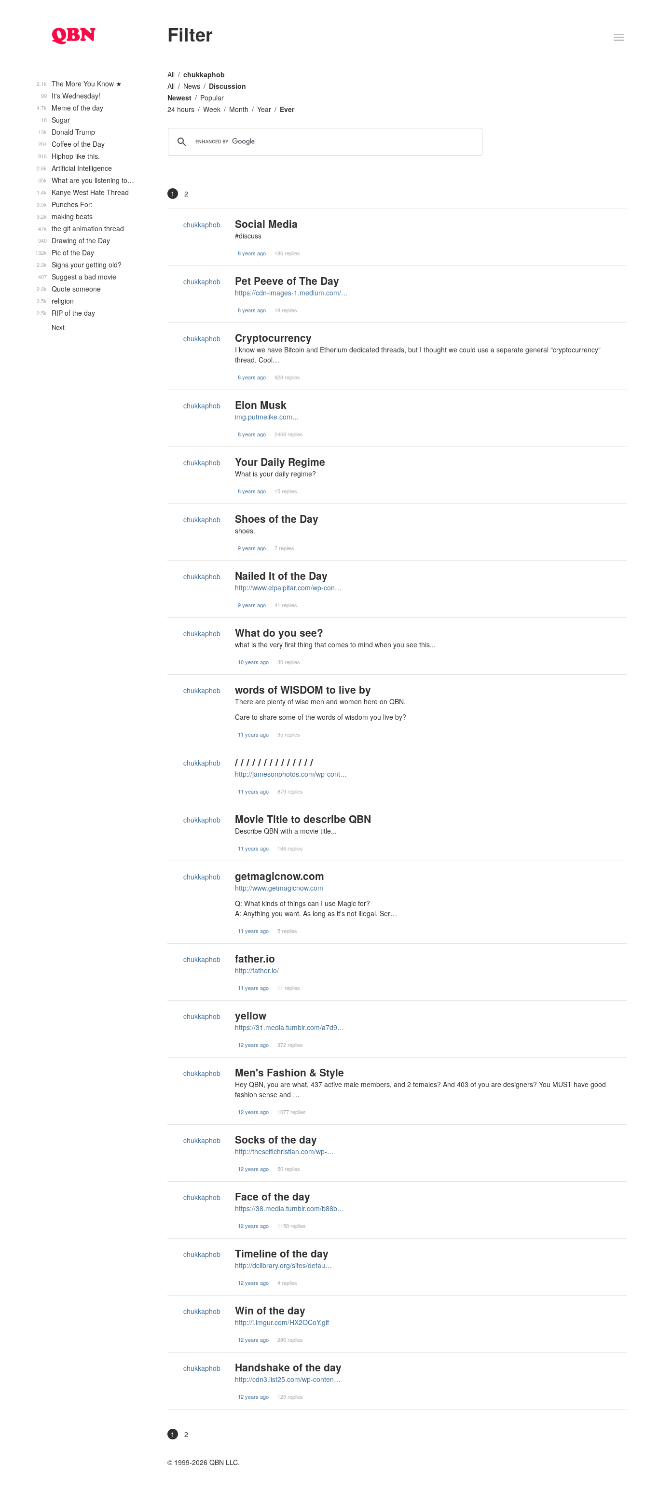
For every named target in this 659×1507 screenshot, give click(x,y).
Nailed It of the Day (281, 575)
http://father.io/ (257, 970)
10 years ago (253, 662)
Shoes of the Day (276, 518)
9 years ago (252, 548)
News (191, 86)
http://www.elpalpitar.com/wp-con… (288, 587)
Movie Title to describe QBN (303, 818)
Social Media (266, 223)
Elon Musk (261, 404)
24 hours (180, 109)
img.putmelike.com (263, 416)
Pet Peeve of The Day (287, 280)
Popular (212, 97)
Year (264, 109)
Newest (179, 97)
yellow (250, 1015)
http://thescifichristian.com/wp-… (284, 1151)
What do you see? (279, 632)
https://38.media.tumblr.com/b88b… (289, 1208)
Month (238, 109)
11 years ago (253, 734)
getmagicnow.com (279, 875)
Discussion (227, 86)
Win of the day (270, 1310)
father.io (255, 958)
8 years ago (252, 253)
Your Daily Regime (280, 461)
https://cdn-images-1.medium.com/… (291, 292)
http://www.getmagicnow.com (279, 888)
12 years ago (253, 1044)
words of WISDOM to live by (303, 689)
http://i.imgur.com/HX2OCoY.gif (282, 1322)
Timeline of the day (282, 1253)
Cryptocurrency (273, 337)
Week (211, 109)
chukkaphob (204, 74)
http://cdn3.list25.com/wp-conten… (288, 1379)
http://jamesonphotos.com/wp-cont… (291, 774)
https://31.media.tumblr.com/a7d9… (289, 1027)
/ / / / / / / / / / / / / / (274, 761)
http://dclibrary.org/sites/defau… (283, 1265)
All (171, 74)
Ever (287, 109)
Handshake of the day (288, 1367)
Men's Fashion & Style (289, 1072)
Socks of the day (276, 1139)
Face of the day (272, 1196)
